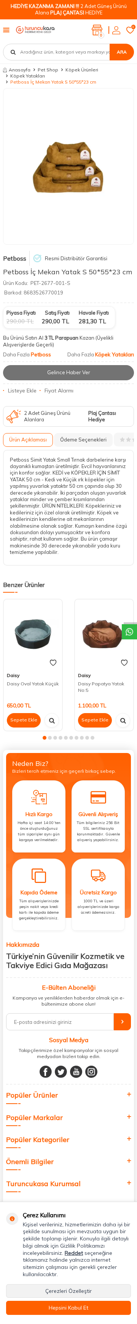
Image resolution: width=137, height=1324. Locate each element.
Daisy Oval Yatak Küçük (33, 684)
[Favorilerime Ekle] (53, 663)
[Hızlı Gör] (52, 720)
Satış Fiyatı (57, 313)
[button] (44, 738)
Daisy (13, 675)
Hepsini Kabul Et (68, 1307)
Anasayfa (19, 70)
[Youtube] (76, 1072)
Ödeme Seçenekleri (83, 440)
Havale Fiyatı (94, 313)
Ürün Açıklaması (28, 440)
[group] (68, 166)
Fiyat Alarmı (59, 390)
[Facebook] (46, 1072)
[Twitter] (61, 1072)
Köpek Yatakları (27, 76)
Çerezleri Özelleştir (68, 1291)
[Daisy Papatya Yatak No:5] (104, 634)
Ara (122, 52)
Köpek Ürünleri (81, 70)
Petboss (14, 258)
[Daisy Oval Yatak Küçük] (33, 634)
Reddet (74, 1253)
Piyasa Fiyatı (21, 313)
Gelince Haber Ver (68, 372)
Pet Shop (48, 70)
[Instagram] (91, 1072)
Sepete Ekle (23, 720)
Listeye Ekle (22, 390)
